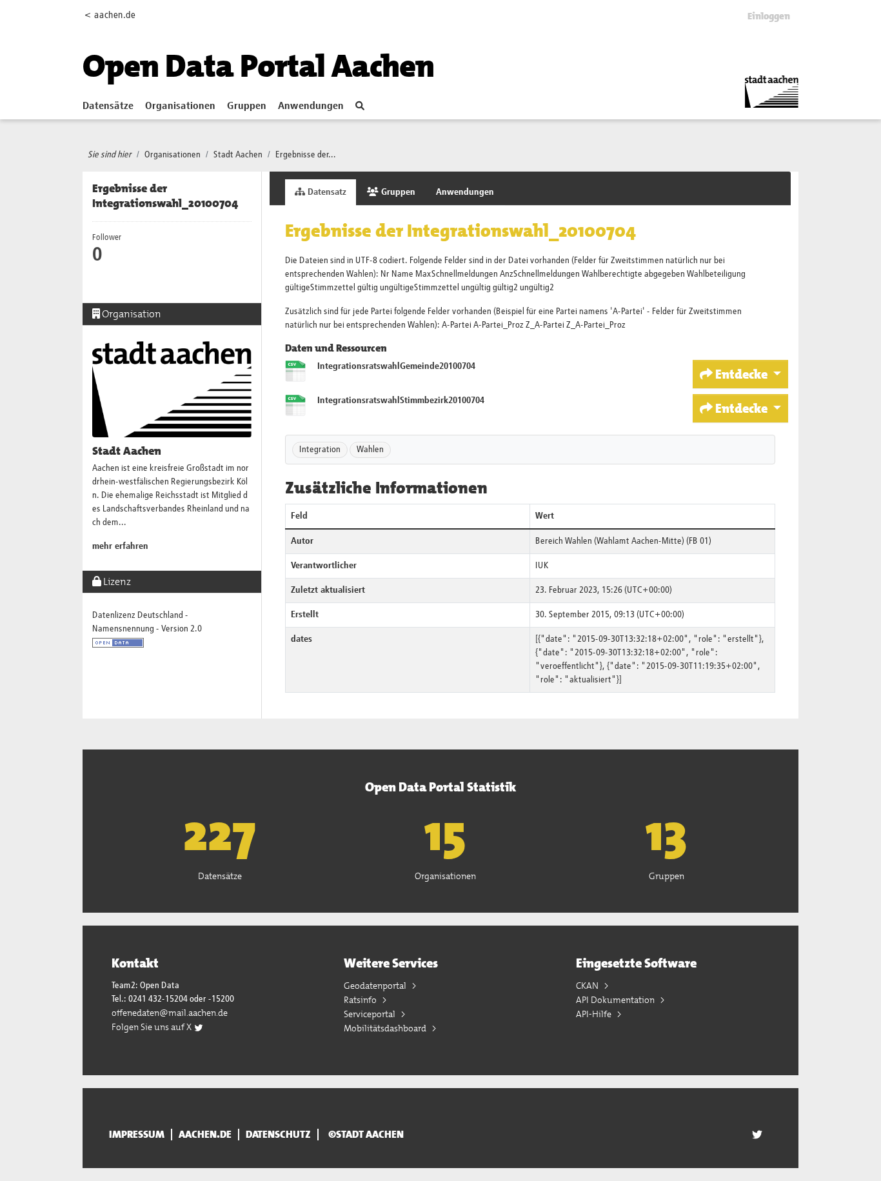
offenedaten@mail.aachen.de (170, 1012)
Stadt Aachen (237, 154)
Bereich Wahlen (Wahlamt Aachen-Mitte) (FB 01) (623, 541)
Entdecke (741, 374)
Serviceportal (370, 1014)
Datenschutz (278, 1134)
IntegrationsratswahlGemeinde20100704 (396, 366)
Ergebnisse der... (305, 154)
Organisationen (180, 106)
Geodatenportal (376, 985)
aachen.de (205, 1134)
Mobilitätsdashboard (386, 1028)
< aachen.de (109, 15)
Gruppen (246, 106)
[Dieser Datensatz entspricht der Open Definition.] (118, 642)
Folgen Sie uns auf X (152, 1027)
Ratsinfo (361, 1000)
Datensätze (108, 106)
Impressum (136, 1134)
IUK (542, 565)
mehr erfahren (120, 546)
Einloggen (768, 16)
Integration (320, 449)
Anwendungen (311, 106)
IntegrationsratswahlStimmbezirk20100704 (400, 400)
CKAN (588, 985)
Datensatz (325, 192)
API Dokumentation (616, 1000)
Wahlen (370, 449)
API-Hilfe (594, 1014)
